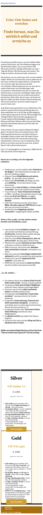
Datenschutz (9, 509)
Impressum (8, 507)
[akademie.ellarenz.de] (8, 3)
